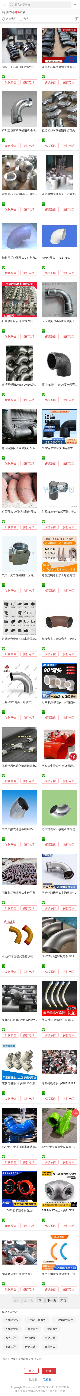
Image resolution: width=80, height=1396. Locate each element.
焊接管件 (33, 1329)
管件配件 (30, 1338)
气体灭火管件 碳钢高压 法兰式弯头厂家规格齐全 (31, 575)
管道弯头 (52, 1329)
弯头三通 (11, 1338)
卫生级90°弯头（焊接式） (18, 702)
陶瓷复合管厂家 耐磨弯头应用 (20, 1274)
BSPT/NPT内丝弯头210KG (58, 1210)
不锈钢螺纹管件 (64, 1320)
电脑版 (47, 1379)
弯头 (41, 1359)
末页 (63, 1300)
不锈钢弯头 (12, 1320)
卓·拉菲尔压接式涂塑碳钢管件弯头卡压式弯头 (30, 956)
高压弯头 (50, 1346)
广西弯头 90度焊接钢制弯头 (19, 511)
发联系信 (10, 82)
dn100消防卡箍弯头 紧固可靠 (20, 1210)
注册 (49, 1371)
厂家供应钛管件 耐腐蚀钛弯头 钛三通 (25, 321)
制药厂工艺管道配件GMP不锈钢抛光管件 (27, 67)
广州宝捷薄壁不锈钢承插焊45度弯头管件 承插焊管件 (34, 130)
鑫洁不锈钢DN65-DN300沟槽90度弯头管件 (28, 384)
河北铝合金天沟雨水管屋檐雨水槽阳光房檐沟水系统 (34, 639)
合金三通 (50, 1338)
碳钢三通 (30, 1346)
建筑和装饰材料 (19, 1359)
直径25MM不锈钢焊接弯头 (58, 130)
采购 (75, 1113)
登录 (31, 1371)
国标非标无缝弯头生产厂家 (18, 893)
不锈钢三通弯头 (37, 1320)
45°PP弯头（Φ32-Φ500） (57, 257)
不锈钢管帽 (12, 1329)
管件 (33, 1359)
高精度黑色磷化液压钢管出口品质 (23, 766)
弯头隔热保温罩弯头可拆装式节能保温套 (27, 448)
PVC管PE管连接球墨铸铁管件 (20, 1147)
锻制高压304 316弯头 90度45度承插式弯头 (28, 194)
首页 (5, 1359)
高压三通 (11, 1346)
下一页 (51, 1300)
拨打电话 (28, 82)
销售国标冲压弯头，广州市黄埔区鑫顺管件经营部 (32, 257)
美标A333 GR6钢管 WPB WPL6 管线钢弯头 (28, 1020)
